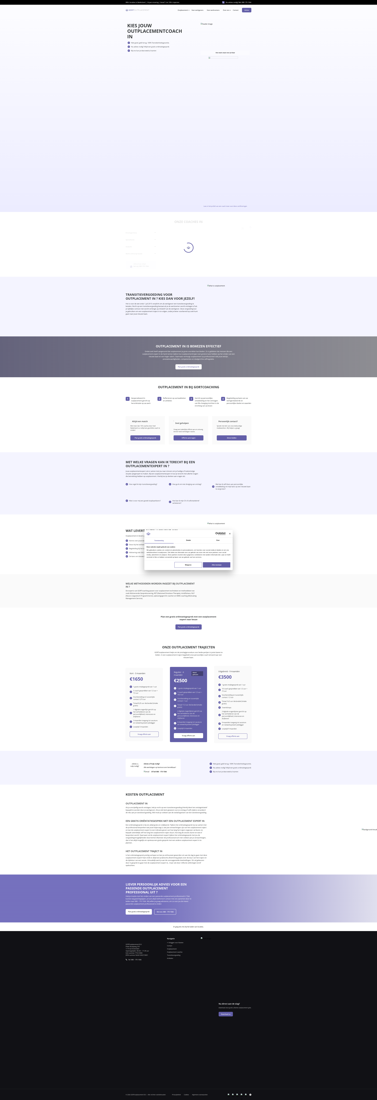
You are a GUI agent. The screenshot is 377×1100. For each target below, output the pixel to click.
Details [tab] (188, 540)
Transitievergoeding (173, 955)
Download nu (226, 1014)
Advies (246, 10)
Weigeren (188, 565)
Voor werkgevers (197, 10)
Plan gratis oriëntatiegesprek (188, 367)
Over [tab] (218, 540)
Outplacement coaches (174, 952)
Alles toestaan (216, 565)
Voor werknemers (213, 10)
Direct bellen (231, 438)
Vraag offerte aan (144, 734)
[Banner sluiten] (230, 533)
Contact (235, 10)
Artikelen (170, 958)
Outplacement (183, 10)
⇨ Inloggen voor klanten (175, 943)
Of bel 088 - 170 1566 (159, 772)
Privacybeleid (176, 1095)
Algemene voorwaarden (200, 1095)
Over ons (226, 10)
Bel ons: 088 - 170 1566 (165, 912)
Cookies (186, 1095)
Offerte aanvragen (188, 438)
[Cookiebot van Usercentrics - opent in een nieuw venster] (217, 533)
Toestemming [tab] (159, 540)
